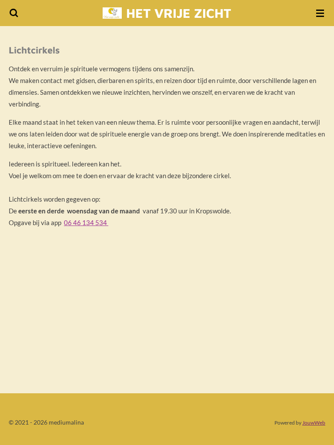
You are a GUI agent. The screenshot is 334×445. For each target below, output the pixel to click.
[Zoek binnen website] (13, 13)
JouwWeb (313, 422)
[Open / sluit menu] (320, 13)
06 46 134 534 (86, 222)
